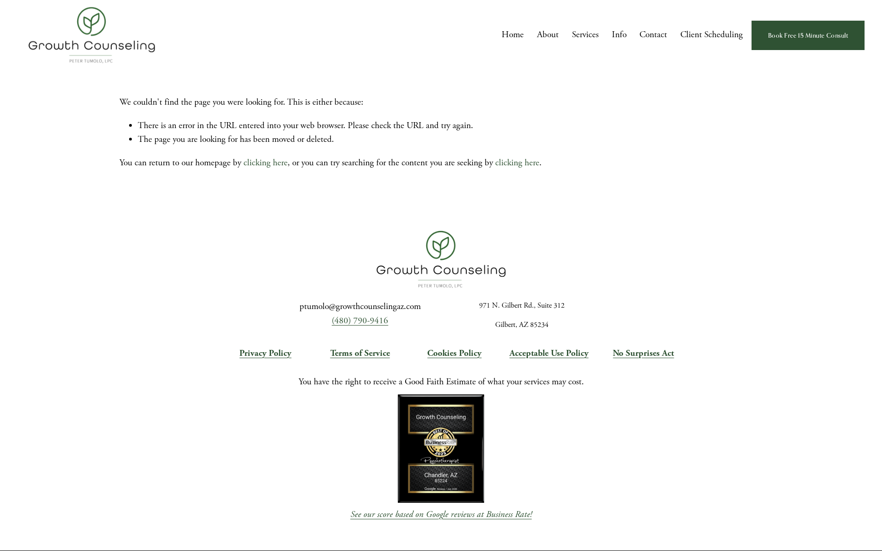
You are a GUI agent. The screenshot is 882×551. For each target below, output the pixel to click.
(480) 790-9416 (360, 320)
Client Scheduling (711, 34)
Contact (653, 34)
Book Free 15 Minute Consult (808, 35)
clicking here (265, 163)
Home (513, 34)
